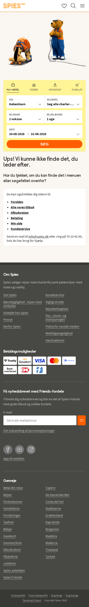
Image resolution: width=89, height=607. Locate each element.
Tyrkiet (50, 556)
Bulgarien (52, 529)
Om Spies (10, 295)
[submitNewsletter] (81, 420)
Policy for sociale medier (62, 326)
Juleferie (9, 563)
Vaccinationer (55, 340)
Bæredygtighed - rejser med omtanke (22, 304)
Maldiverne (53, 508)
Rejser (7, 495)
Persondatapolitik (38, 595)
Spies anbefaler (14, 570)
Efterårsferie (12, 550)
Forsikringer (11, 515)
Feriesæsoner (13, 501)
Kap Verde (53, 522)
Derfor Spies (12, 326)
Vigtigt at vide (55, 302)
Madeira (51, 536)
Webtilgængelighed (59, 333)
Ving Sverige (72, 595)
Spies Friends (12, 577)
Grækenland (54, 515)
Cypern (50, 488)
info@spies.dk (39, 236)
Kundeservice (55, 295)
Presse (8, 319)
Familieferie (11, 508)
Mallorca (52, 543)
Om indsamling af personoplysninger (29, 430)
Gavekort (9, 536)
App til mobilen (13, 458)
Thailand (52, 550)
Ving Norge (56, 595)
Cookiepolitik (18, 595)
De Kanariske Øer (58, 495)
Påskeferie (10, 556)
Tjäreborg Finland (31, 600)
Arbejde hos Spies (15, 313)
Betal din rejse (13, 488)
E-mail (7, 412)
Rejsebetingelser (57, 309)
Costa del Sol (55, 501)
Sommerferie (12, 543)
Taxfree (8, 522)
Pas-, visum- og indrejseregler (56, 317)
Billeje (7, 529)
